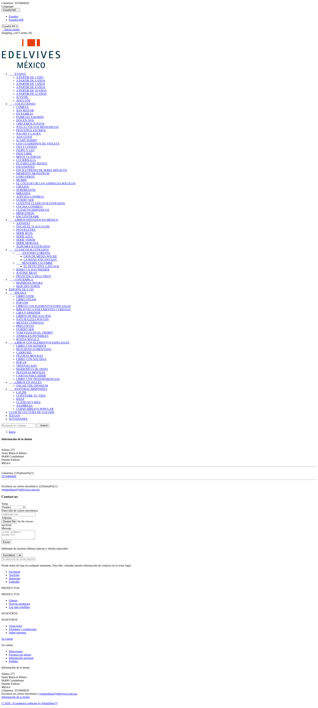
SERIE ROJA (24, 233)
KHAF (20, 399)
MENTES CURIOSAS (30, 322)
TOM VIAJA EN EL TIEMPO (34, 332)
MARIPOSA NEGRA (29, 282)
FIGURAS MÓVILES (29, 355)
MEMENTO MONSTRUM (32, 173)
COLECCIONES (22, 103)
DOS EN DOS (25, 120)
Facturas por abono (20, 654)
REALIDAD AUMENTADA (34, 349)
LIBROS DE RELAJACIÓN (33, 316)
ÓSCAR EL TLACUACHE (33, 226)
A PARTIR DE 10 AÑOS (31, 90)
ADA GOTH (24, 137)
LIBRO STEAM (26, 299)
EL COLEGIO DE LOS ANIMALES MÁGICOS (45, 183)
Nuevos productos (19, 603)
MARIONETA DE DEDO (32, 369)
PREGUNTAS (25, 326)
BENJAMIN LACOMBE (34, 263)
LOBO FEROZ (25, 176)
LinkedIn (14, 581)
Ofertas (13, 600)
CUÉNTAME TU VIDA (31, 395)
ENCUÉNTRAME (27, 216)
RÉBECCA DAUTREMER (33, 269)
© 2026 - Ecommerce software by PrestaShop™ (29, 703)
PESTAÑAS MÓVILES (30, 372)
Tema (4, 503)
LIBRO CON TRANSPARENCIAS (38, 379)
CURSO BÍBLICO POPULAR (35, 408)
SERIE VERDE (25, 239)
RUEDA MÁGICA (27, 339)
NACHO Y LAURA (28, 133)
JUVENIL (22, 97)
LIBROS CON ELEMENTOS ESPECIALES (43, 306)
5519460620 (8, 476)
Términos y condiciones (23, 629)
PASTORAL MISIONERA (28, 389)
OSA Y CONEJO (26, 146)
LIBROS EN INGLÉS (25, 382)
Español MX (16, 19)
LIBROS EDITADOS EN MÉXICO (33, 219)
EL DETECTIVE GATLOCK (41, 266)
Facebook (14, 571)
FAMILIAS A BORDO (30, 117)
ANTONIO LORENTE (33, 253)
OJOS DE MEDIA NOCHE (40, 256)
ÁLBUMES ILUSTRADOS (33, 246)
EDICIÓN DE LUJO (21, 289)
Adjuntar (6, 517)
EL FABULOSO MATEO (31, 163)
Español (13, 16)
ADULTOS (23, 100)
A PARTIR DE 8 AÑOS (30, 87)
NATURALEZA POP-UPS (32, 319)
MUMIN (21, 180)
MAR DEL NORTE (28, 286)
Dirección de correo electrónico (19, 510)
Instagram (14, 578)
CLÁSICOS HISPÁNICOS (32, 209)
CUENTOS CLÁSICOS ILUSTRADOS (40, 203)
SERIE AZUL (24, 236)
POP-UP (21, 362)
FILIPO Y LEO (25, 150)
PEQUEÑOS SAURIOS (31, 130)
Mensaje (6, 528)
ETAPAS (17, 74)
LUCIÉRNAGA (26, 160)
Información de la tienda (15, 697)
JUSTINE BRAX (26, 273)
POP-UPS (22, 302)
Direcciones (16, 651)
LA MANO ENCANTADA (40, 259)
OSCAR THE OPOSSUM (32, 385)
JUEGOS (14, 415)
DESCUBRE (24, 153)
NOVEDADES (18, 418)
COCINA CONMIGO (29, 206)
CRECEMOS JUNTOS (30, 123)
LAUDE (21, 392)
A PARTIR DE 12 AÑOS (31, 93)
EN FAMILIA (24, 113)
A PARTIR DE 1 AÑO (29, 77)
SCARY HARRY (26, 140)
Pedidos (13, 661)
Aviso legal (15, 625)
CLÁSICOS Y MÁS (28, 402)
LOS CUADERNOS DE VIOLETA (38, 143)
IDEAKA (17, 292)
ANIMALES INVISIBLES (32, 336)
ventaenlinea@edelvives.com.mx (20, 489)
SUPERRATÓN (26, 190)
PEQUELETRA (26, 229)
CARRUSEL (24, 352)
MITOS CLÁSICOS (28, 156)
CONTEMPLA (21, 279)
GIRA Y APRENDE (28, 312)
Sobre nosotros (17, 632)
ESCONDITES (25, 166)
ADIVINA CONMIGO (30, 196)
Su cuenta (7, 638)
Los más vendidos (19, 607)
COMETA (22, 107)
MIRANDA (23, 193)
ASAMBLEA (24, 405)
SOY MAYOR (25, 110)
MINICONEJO (25, 213)
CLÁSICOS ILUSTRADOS (29, 249)
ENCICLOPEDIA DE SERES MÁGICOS (41, 170)
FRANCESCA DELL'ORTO (33, 276)
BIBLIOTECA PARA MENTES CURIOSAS (43, 309)
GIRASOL (22, 186)
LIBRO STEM (25, 296)
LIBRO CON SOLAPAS (31, 359)
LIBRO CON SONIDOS (31, 345)
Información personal (21, 658)
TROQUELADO (26, 365)
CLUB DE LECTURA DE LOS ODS (31, 412)
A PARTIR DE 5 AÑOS (30, 83)
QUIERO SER (25, 200)
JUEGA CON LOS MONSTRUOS (37, 127)
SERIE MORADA (27, 243)
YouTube (14, 575)
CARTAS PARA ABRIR (31, 375)
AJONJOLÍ (23, 223)
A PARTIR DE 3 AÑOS (30, 80)
